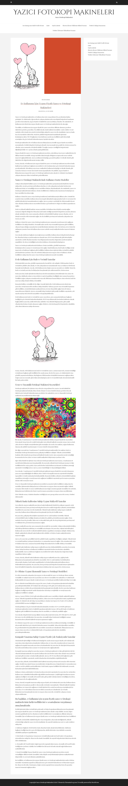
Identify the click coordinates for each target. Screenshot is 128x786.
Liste (47, 25)
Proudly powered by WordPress (88, 782)
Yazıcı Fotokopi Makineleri (64, 13)
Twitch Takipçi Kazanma (97, 25)
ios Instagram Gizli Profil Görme (33, 25)
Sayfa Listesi (56, 25)
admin (51, 111)
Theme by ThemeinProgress (67, 782)
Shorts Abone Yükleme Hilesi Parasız (75, 25)
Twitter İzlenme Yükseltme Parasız (64, 30)
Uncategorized (46, 99)
